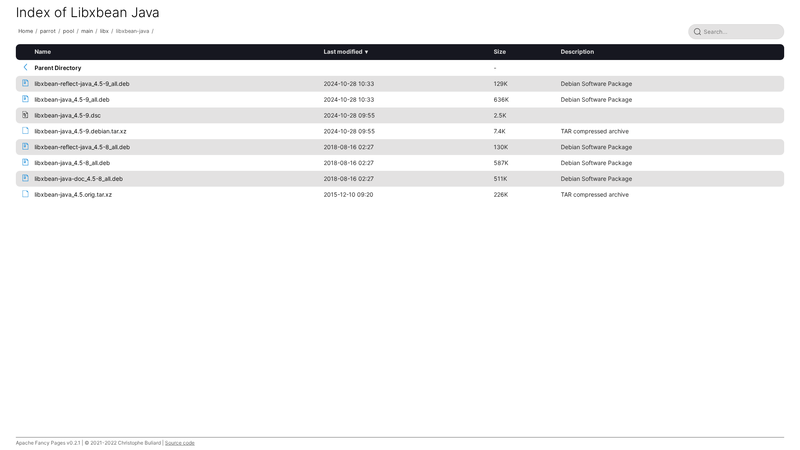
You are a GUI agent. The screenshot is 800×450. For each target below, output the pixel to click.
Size (500, 51)
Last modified (343, 51)
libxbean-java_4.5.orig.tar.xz (73, 194)
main (87, 31)
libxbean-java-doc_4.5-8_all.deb (79, 178)
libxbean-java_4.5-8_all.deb (72, 162)
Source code (180, 443)
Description (577, 51)
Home (25, 31)
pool (68, 31)
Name (43, 51)
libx (104, 31)
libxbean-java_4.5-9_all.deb (72, 99)
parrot (48, 31)
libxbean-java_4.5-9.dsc (68, 115)
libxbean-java (132, 31)
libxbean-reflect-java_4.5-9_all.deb (82, 83)
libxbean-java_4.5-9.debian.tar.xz (81, 131)
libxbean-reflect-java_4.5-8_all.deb (82, 146)
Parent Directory (58, 67)
